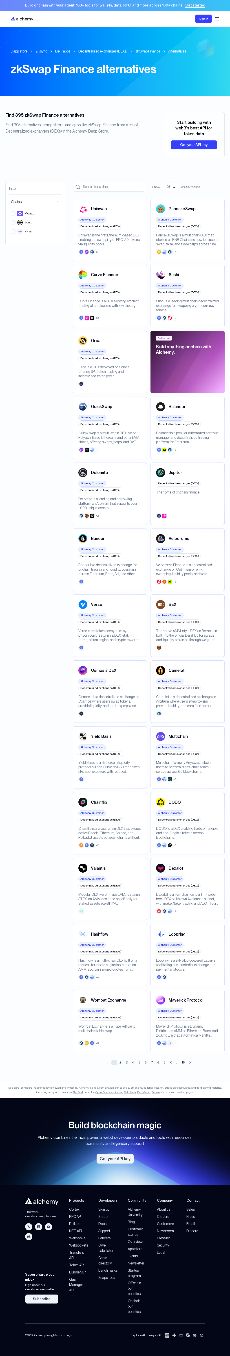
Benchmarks (107, 1270)
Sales (190, 1209)
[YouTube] (48, 1226)
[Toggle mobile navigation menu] (217, 19)
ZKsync (41, 51)
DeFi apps (62, 51)
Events (133, 1256)
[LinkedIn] (38, 1226)
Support (104, 1231)
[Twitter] (28, 1226)
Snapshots (106, 1277)
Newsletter (136, 1263)
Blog (131, 1222)
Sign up (103, 1209)
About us (163, 1209)
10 (170, 1062)
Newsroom (165, 1231)
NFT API (75, 1231)
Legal (161, 1252)
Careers (163, 1216)
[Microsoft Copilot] (187, 1335)
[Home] (22, 18)
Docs (102, 1224)
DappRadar (143, 1092)
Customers (165, 1224)
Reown (156, 1092)
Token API (76, 1265)
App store (135, 1249)
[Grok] (201, 1335)
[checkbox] (13, 213)
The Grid (78, 1092)
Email (190, 1224)
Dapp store (19, 51)
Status (103, 1216)
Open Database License (109, 1092)
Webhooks (77, 1238)
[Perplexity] (181, 1335)
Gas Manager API (76, 1284)
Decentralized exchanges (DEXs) (102, 51)
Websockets (78, 1245)
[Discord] (28, 1236)
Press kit (163, 1238)
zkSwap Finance (147, 51)
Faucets (104, 1238)
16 (183, 1062)
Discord (192, 1231)
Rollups (74, 1224)
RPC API (75, 1216)
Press (190, 1216)
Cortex (74, 1209)
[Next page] (190, 1062)
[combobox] (170, 187)
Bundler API (77, 1272)
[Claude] (194, 1335)
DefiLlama (130, 1092)
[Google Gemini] (174, 1335)
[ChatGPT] (167, 1335)
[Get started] (115, 5)
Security (163, 1245)
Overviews (136, 1242)
